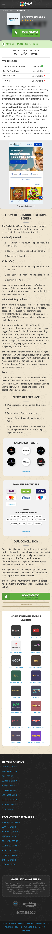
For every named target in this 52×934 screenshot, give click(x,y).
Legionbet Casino (9, 795)
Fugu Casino (7, 809)
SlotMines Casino (10, 846)
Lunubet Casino (9, 827)
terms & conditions (17, 923)
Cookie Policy (42, 923)
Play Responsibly (30, 927)
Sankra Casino (8, 786)
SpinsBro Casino (9, 855)
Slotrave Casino (9, 790)
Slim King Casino (9, 781)
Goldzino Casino (9, 767)
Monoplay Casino (10, 771)
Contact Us (26, 931)
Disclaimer (31, 923)
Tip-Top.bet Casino (10, 832)
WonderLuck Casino (11, 822)
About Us (42, 927)
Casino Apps (11, 10)
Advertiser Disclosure (13, 927)
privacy (6, 923)
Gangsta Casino (9, 860)
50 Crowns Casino (10, 841)
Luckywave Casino (10, 800)
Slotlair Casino (9, 804)
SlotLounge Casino (10, 851)
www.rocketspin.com (27, 206)
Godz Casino (7, 776)
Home (4, 10)
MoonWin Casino (9, 836)
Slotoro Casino (9, 865)
